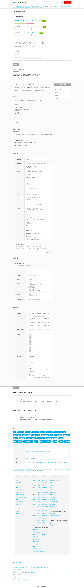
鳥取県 (39, 510)
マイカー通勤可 (36, 544)
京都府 (43, 504)
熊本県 (39, 520)
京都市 (39, 508)
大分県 (43, 520)
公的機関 (52, 506)
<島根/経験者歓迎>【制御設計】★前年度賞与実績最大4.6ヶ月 (28, 20)
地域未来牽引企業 (26, 435)
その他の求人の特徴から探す (39, 551)
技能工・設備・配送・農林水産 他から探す (23, 6)
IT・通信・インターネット (55, 478)
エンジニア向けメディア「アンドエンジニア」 (61, 569)
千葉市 (44, 490)
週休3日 (42, 432)
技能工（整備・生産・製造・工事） (47, 6)
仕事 (31, 569)
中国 (35, 510)
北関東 (35, 485)
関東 (51, 435)
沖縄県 (43, 522)
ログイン (61, 2)
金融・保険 (53, 497)
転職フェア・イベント (48, 569)
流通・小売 (53, 492)
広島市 (43, 513)
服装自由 (35, 543)
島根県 (27, 454)
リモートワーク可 (37, 536)
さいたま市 (40, 490)
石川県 (43, 497)
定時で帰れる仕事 (17, 441)
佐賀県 (43, 518)
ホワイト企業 (21, 432)
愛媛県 (46, 515)
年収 (24, 569)
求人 (17, 572)
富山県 (39, 497)
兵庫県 (39, 506)
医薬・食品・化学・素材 (21, 501)
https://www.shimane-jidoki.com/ (34, 299)
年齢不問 (28, 432)
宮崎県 (46, 520)
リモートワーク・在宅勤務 (45, 441)
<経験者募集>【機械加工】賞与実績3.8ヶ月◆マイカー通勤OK (28, 26)
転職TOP (14, 6)
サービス (52, 489)
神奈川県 (39, 489)
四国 (35, 515)
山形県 (43, 482)
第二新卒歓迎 (28, 462)
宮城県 (46, 480)
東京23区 (47, 490)
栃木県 (43, 485)
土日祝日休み (67, 441)
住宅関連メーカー (54, 484)
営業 (17, 478)
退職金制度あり (41, 462)
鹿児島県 (39, 522)
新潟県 (39, 494)
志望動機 (37, 567)
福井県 (46, 497)
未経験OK (35, 546)
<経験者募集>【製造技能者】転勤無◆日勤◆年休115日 (27, 32)
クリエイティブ (19, 492)
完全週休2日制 (36, 539)
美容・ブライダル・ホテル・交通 (22, 485)
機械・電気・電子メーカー (55, 480)
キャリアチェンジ (35, 435)
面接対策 (35, 569)
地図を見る (31, 365)
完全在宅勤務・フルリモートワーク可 (40, 534)
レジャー (52, 490)
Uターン (46, 567)
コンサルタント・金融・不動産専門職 (23, 490)
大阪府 (46, 504)
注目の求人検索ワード (28, 441)
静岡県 (43, 499)
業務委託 (18, 513)
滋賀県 (39, 504)
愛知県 (46, 499)
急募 (35, 531)
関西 (35, 504)
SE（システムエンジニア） (60, 432)
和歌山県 (46, 506)
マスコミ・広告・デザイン (55, 496)
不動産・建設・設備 (54, 501)
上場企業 (35, 548)
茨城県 (39, 485)
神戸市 (48, 508)
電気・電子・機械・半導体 (21, 497)
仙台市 (39, 484)
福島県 (46, 482)
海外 (35, 525)
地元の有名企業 (17, 435)
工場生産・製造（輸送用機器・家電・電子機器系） (62, 6)
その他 (52, 508)
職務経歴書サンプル (23, 567)
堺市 (45, 508)
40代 (15, 432)
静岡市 (39, 502)
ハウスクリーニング (31, 438)
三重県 (39, 501)
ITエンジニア (19, 496)
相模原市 (46, 492)
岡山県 (46, 510)
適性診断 (41, 567)
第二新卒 (55, 441)
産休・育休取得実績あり (49, 462)
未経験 (60, 441)
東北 (35, 480)
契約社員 (18, 511)
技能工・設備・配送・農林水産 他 (36, 6)
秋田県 (39, 482)
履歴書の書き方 (16, 567)
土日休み (52, 523)
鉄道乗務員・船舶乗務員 (52, 438)
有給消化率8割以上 (37, 532)
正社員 (36, 441)
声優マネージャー (41, 438)
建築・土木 (19, 499)
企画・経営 (19, 480)
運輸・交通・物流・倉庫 (55, 502)
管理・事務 (19, 482)
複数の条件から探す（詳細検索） (56, 515)
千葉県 (43, 487)
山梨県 (43, 494)
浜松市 (43, 502)
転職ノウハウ (41, 569)
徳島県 (39, 515)
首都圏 (35, 487)
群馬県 (46, 485)
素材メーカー (53, 482)
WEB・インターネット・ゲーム (22, 494)
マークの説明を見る (49, 252)
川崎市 (43, 492)
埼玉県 (39, 487)
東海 (35, 499)
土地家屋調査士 (45, 435)
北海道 (35, 478)
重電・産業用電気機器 (30, 458)
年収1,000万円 (35, 432)
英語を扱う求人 (24, 579)
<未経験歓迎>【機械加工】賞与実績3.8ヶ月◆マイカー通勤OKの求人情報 (31, 7)
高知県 (39, 517)
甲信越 (35, 494)
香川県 (43, 515)
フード (52, 494)
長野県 (46, 494)
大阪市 (43, 508)
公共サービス (19, 504)
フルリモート (66, 435)
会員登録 (68, 3)
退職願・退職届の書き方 (17, 569)
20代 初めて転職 (58, 435)
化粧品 (60, 438)
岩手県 (43, 480)
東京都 (46, 487)
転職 (14, 572)
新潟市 (39, 496)
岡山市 (39, 513)
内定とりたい (49, 432)
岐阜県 (39, 499)
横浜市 (39, 492)
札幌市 (39, 478)
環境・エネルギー (54, 504)
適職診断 (27, 569)
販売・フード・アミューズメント (22, 484)
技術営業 (15, 438)
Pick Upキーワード (23, 572)
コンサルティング (54, 499)
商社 (52, 487)
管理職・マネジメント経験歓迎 (61, 462)
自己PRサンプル (31, 567)
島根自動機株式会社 (16, 7)
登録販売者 (22, 438)
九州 (35, 518)
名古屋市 (46, 502)
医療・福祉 (19, 487)
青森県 (39, 480)
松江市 (30, 454)
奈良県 (43, 506)
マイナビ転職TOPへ (17, 562)
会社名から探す (53, 513)
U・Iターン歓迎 (35, 462)
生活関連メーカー (54, 485)
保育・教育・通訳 (20, 489)
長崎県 (46, 518)
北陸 (35, 497)
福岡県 (39, 518)
